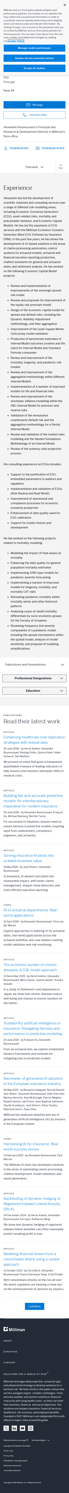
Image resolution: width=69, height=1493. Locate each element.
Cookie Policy (16, 41)
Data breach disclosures (12, 1466)
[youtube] (22, 1428)
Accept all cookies (34, 68)
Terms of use (8, 1451)
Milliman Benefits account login (15, 1440)
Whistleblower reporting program (16, 1461)
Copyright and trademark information (17, 1446)
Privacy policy (9, 1456)
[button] (6, 1428)
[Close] (65, 5)
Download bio (19, 148)
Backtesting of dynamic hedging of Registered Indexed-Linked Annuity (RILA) (32, 1203)
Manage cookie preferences (34, 48)
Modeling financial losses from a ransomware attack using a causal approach (31, 1259)
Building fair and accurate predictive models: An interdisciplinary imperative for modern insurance (33, 801)
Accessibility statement (12, 1470)
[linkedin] (14, 1428)
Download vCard (53, 148)
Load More (34, 1306)
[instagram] (30, 1428)
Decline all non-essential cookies (34, 58)
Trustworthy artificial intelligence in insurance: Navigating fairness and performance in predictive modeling (33, 1028)
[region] (34, 37)
